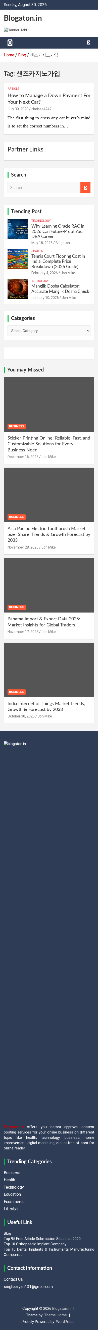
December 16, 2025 (23, 457)
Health (9, 1180)
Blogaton (63, 243)
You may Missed (25, 370)
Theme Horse (55, 1315)
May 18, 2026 (42, 243)
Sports (37, 251)
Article (13, 89)
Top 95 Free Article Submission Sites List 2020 (42, 1238)
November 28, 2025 (23, 547)
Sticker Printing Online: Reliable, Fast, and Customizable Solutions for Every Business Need (49, 444)
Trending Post (26, 211)
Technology (41, 221)
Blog (7, 1233)
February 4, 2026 (44, 273)
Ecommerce (14, 1201)
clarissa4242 (41, 109)
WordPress (65, 1321)
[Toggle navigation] (10, 43)
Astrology (40, 281)
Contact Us (13, 1279)
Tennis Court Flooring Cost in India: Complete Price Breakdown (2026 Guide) (58, 261)
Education (12, 1194)
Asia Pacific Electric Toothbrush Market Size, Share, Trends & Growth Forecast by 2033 (49, 535)
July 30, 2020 (18, 109)
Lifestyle (12, 1208)
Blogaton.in (23, 18)
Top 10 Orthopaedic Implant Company (35, 1244)
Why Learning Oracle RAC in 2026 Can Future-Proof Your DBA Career (57, 231)
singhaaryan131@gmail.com (28, 1286)
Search (85, 187)
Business (16, 426)
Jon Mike (68, 273)
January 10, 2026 (45, 298)
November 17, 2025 (23, 632)
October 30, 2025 (21, 716)
